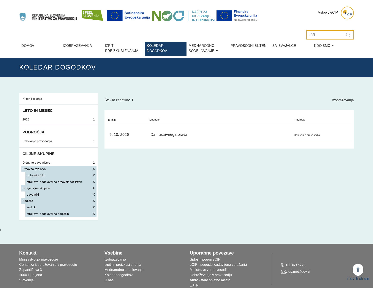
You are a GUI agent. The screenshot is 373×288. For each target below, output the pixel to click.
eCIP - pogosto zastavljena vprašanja (218, 264)
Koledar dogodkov (118, 275)
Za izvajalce (284, 45)
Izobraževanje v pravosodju (211, 275)
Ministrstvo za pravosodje (209, 270)
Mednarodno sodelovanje (124, 270)
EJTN (194, 285)
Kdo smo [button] (322, 45)
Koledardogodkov (157, 48)
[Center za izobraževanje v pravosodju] (48, 13)
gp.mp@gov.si (299, 271)
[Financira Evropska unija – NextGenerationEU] (237, 15)
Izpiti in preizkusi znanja (122, 264)
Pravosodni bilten (249, 45)
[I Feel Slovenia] (92, 13)
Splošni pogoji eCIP (205, 259)
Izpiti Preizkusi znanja (121, 48)
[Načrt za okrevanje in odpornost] (183, 15)
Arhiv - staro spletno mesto (210, 280)
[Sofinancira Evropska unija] (129, 15)
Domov (27, 45)
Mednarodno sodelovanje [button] (202, 48)
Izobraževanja (77, 45)
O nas (109, 280)
